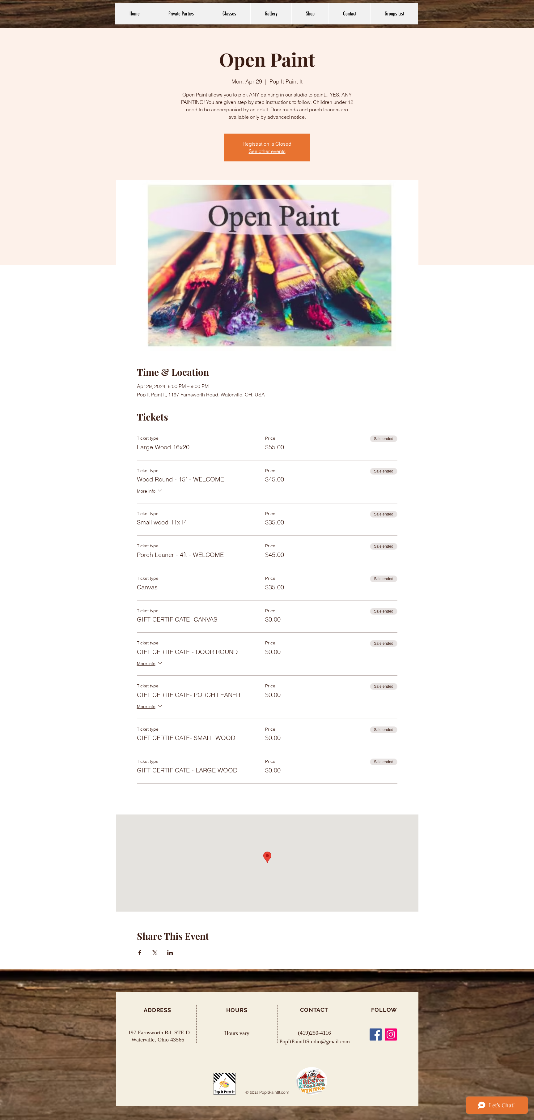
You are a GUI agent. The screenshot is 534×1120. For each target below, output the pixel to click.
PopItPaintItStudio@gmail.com (314, 1041)
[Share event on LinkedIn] (170, 952)
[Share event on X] (155, 952)
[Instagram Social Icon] (391, 1034)
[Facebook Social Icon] (376, 1034)
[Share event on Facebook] (140, 952)
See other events (267, 151)
